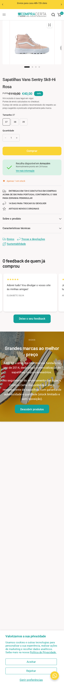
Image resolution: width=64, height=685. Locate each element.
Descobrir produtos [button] (32, 409)
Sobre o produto (12, 218)
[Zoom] (49, 25)
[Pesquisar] (53, 14)
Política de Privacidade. (43, 652)
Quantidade (8, 130)
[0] (58, 14)
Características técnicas (16, 228)
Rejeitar (31, 671)
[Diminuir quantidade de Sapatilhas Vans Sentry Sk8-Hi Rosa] (5, 137)
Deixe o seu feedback (32, 318)
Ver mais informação (25, 171)
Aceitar (31, 661)
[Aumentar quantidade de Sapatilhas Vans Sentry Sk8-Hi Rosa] (16, 137)
